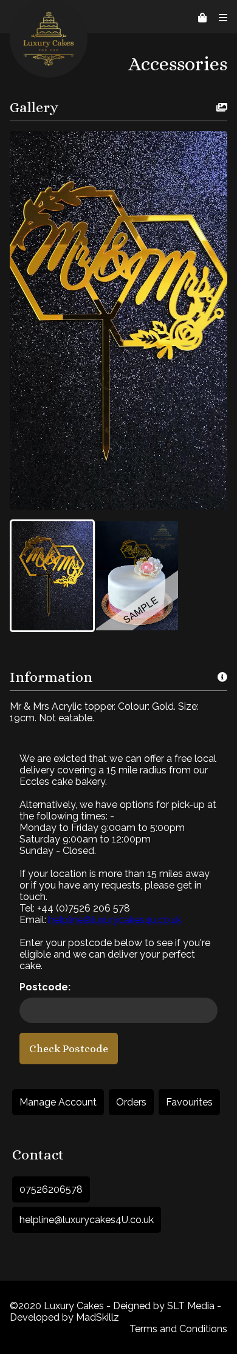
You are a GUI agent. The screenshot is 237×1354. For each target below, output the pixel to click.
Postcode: (44, 987)
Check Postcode (68, 1048)
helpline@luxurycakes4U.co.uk (86, 1220)
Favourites (189, 1102)
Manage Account (58, 1102)
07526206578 (51, 1189)
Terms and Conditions (178, 1329)
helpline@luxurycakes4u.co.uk (115, 919)
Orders (131, 1102)
